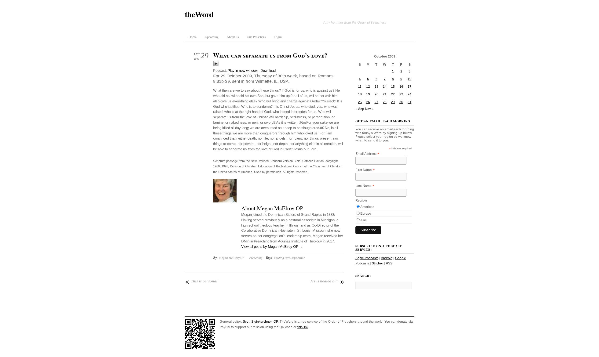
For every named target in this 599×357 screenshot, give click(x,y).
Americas (367, 207)
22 (393, 94)
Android (386, 258)
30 (401, 102)
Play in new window (243, 70)
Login (278, 37)
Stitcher (377, 263)
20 (376, 94)
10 (409, 79)
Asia (363, 220)
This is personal (201, 281)
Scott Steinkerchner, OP (260, 321)
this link (302, 327)
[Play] (216, 65)
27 (376, 102)
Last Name (364, 186)
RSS (389, 263)
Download (268, 70)
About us (233, 37)
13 (376, 86)
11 (360, 86)
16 (401, 86)
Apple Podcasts (366, 258)
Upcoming (212, 37)
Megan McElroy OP (231, 258)
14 (385, 86)
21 (385, 94)
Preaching (256, 258)
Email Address (367, 153)
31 (409, 102)
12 (368, 86)
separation (298, 258)
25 (360, 102)
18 (360, 94)
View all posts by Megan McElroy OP (272, 247)
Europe (365, 213)
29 (393, 102)
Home (193, 37)
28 (385, 102)
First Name (365, 170)
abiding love (282, 258)
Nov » (369, 109)
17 (409, 86)
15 (393, 86)
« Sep (359, 109)
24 (409, 94)
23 (401, 94)
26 (368, 102)
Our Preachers (256, 37)
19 (368, 94)
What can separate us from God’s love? (270, 55)
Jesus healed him (327, 281)
